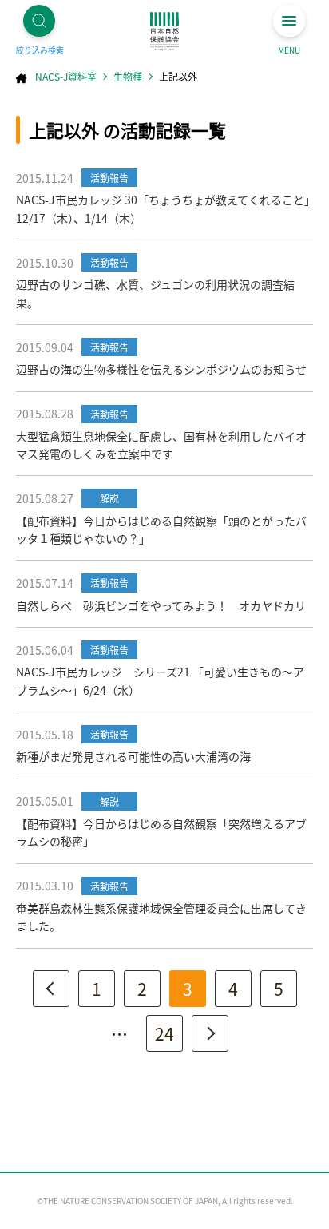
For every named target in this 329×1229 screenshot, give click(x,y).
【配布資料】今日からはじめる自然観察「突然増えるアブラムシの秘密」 (161, 832)
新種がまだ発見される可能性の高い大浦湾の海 (133, 756)
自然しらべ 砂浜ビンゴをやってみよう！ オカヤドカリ (161, 605)
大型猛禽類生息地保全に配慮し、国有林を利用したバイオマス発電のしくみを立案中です (161, 445)
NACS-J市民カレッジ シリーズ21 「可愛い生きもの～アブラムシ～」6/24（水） (160, 680)
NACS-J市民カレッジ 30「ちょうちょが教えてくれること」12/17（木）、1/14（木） (163, 208)
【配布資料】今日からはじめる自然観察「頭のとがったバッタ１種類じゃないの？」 (161, 529)
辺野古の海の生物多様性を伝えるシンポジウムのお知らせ (161, 369)
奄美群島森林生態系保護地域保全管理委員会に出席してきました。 (161, 917)
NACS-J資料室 (66, 76)
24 (164, 1033)
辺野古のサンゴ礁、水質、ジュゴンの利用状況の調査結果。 (155, 293)
